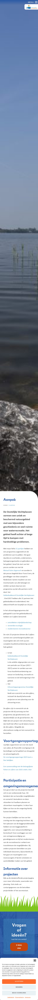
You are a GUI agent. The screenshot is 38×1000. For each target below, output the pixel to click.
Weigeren (19, 987)
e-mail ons (19, 946)
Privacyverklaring (19, 997)
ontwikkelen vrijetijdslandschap (19, 622)
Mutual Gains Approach (12, 570)
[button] (35, 960)
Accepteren (19, 981)
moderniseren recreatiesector (19, 629)
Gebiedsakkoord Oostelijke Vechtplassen (18, 595)
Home (5, 505)
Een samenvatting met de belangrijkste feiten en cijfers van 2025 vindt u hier (18, 768)
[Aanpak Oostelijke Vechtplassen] (31, 7)
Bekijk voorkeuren (19, 993)
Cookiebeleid (10, 997)
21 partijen (20, 549)
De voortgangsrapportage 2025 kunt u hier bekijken (17, 758)
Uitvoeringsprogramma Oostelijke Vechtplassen (20, 688)
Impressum (28, 997)
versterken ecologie (15, 626)
